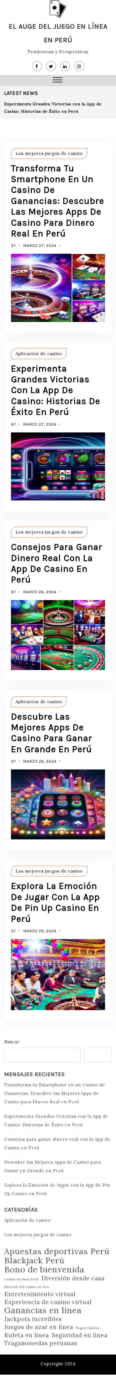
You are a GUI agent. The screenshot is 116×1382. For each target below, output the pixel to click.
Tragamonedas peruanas (40, 1343)
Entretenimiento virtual (39, 1294)
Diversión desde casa (73, 1278)
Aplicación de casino (38, 353)
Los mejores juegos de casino (49, 153)
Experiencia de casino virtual (48, 1302)
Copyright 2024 (58, 1363)
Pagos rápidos (87, 1328)
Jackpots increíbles (33, 1319)
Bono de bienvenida (44, 1269)
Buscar (11, 1041)
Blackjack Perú (34, 1260)
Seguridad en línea (80, 1335)
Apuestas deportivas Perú (57, 1251)
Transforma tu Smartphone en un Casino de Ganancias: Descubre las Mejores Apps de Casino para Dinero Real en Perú (57, 201)
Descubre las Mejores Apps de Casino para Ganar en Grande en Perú (51, 732)
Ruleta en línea (26, 1335)
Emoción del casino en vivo (26, 1287)
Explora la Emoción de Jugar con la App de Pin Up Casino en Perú (55, 902)
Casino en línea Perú (21, 1279)
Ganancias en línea (42, 1310)
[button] (58, 81)
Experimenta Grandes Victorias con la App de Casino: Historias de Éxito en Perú (55, 390)
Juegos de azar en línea (38, 1327)
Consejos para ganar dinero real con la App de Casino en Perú (56, 563)
